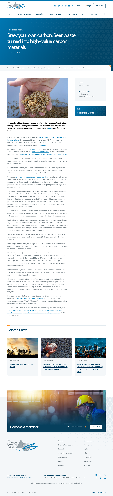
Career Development (55, 14)
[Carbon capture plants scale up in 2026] (22, 347)
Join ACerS (99, 6)
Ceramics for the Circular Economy (29, 298)
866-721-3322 (12, 478)
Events (10, 14)
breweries (42, 145)
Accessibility (88, 461)
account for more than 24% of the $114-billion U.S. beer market (43, 154)
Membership (72, 14)
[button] (105, 14)
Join (85, 453)
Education (40, 14)
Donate (78, 6)
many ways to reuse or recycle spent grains (31, 177)
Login (89, 6)
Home (9, 68)
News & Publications (24, 14)
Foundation (88, 441)
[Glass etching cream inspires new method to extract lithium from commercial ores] (56, 347)
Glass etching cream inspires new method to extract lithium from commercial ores (55, 366)
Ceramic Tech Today (35, 68)
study (59, 179)
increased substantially (40, 152)
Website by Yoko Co (98, 492)
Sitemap (87, 465)
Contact (94, 14)
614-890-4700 (25, 478)
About (84, 14)
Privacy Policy (88, 457)
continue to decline (30, 149)
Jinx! (50, 128)
